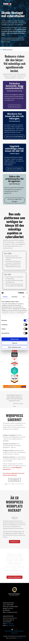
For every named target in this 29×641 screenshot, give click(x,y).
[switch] (25, 325)
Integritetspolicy (14, 633)
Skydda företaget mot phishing (11, 631)
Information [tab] (14, 296)
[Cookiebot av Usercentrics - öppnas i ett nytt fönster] (18, 293)
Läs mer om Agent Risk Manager (14, 200)
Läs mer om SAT (14, 106)
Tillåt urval (14, 343)
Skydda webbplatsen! (14, 577)
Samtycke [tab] (5, 296)
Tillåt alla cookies (14, 339)
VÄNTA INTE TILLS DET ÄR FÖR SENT (14, 559)
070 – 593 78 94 (10, 625)
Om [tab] (24, 296)
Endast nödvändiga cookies (14, 347)
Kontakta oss (20, 631)
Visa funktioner (14, 480)
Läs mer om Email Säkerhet (14, 136)
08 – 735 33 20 (9, 623)
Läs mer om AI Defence (14, 169)
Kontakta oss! (14, 542)
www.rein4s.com (19, 638)
